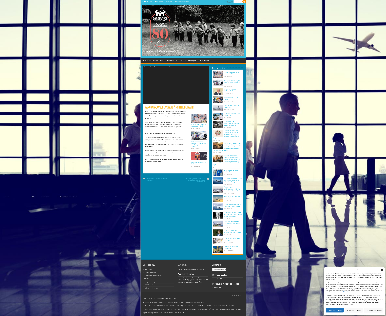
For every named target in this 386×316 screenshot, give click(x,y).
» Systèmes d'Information (150, 288)
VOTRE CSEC (146, 61)
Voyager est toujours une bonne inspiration (157, 178)
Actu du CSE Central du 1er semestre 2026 (198, 125)
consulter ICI (199, 282)
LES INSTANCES (157, 61)
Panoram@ (169, 2)
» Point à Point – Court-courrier (152, 285)
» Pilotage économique (149, 282)
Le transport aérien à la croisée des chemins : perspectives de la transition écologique (233, 180)
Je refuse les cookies (354, 310)
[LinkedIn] (228, 2)
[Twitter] (226, 2)
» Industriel (146, 278)
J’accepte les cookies (335, 310)
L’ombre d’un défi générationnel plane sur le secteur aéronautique (231, 123)
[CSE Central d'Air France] (193, 30)
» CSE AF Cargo (147, 269)
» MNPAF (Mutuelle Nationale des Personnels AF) (191, 269)
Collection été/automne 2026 (198, 163)
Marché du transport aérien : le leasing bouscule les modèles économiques (195, 179)
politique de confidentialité (342, 292)
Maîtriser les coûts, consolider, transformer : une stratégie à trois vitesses (199, 144)
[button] (382, 270)
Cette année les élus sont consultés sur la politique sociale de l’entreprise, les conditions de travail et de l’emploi (226, 134)
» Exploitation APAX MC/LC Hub (152, 275)
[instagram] (232, 2)
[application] (176, 85)
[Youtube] (230, 2)
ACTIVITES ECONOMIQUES (188, 61)
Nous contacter (159, 2)
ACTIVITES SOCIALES (171, 61)
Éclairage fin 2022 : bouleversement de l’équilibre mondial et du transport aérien (233, 189)
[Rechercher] (244, 1)
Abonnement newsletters (182, 2)
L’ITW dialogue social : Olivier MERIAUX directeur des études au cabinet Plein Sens (233, 214)
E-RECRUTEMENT (204, 61)
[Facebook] (224, 2)
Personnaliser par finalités (373, 310)
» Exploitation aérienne (149, 272)
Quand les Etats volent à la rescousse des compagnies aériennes (232, 223)
